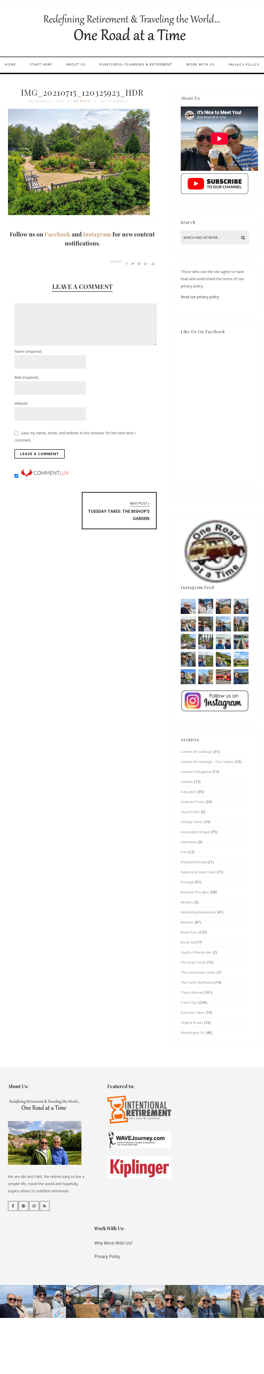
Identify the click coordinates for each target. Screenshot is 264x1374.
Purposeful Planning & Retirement (136, 64)
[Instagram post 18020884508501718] (241, 659)
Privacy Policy (244, 65)
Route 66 (187, 942)
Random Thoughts (195, 892)
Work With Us (200, 64)
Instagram (97, 234)
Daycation (188, 791)
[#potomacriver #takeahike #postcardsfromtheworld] (223, 623)
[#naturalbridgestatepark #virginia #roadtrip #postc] (205, 623)
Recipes (187, 902)
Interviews (189, 842)
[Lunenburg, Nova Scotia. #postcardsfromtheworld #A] (241, 641)
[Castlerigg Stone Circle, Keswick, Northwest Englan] (205, 659)
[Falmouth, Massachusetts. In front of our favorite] (188, 623)
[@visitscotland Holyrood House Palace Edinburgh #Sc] (188, 676)
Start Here (41, 64)
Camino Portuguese (196, 771)
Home (10, 64)
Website (21, 403)
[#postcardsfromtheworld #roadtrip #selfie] (241, 606)
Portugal (187, 882)
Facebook (57, 234)
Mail (26, 377)
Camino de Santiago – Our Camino (207, 761)
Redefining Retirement (198, 912)
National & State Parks (198, 872)
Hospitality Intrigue (195, 832)
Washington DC (193, 1032)
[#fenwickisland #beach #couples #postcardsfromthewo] (188, 606)
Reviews (187, 922)
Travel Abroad (192, 992)
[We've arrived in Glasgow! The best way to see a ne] (223, 676)
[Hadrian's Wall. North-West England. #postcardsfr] (223, 659)
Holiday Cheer (192, 822)
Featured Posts (192, 801)
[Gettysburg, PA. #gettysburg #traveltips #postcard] (188, 641)
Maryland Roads (194, 862)
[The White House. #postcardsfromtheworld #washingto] (205, 641)
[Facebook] (13, 1206)
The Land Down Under (198, 972)
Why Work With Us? (113, 1243)
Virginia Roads (192, 1022)
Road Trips (189, 932)
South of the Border (196, 952)
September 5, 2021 (47, 101)
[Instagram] (34, 1206)
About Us (76, 64)
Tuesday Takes (193, 1012)
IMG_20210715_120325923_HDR (82, 92)
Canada (187, 781)
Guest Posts (190, 811)
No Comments (114, 101)
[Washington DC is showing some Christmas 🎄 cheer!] (241, 623)
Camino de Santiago (196, 751)
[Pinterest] (23, 1206)
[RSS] (45, 1206)
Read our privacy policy (200, 296)
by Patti (82, 101)
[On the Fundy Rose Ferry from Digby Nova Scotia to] (223, 641)
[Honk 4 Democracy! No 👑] (223, 606)
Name (28, 351)
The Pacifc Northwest (197, 982)
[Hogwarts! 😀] (205, 676)
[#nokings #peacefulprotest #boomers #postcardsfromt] (205, 606)
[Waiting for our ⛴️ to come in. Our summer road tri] (188, 659)
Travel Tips (189, 1002)
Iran (184, 852)
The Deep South (193, 962)
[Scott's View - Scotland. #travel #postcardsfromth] (241, 676)
